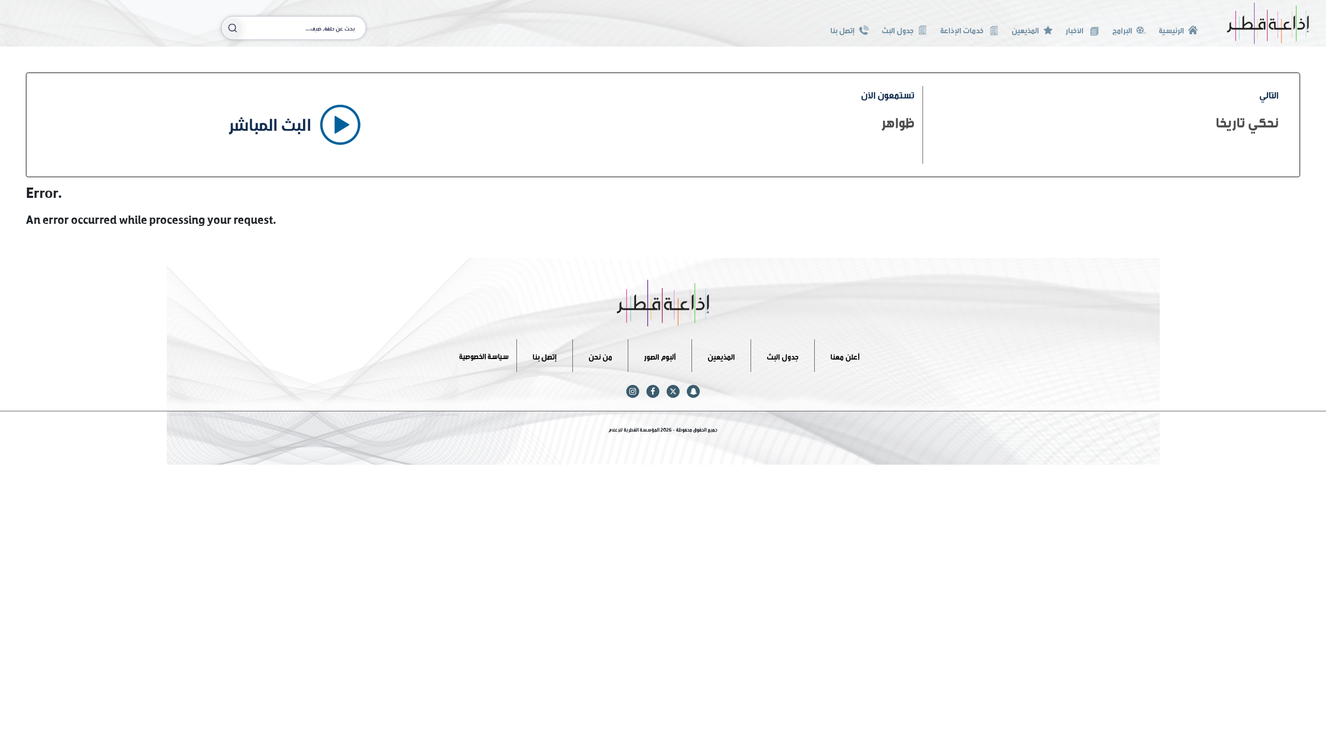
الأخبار (1075, 29)
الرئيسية (1171, 29)
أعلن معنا (845, 355)
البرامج (1122, 29)
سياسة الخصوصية (484, 355)
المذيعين (1025, 29)
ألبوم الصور (660, 355)
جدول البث (898, 29)
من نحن (600, 355)
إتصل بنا (842, 29)
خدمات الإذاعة (962, 29)
